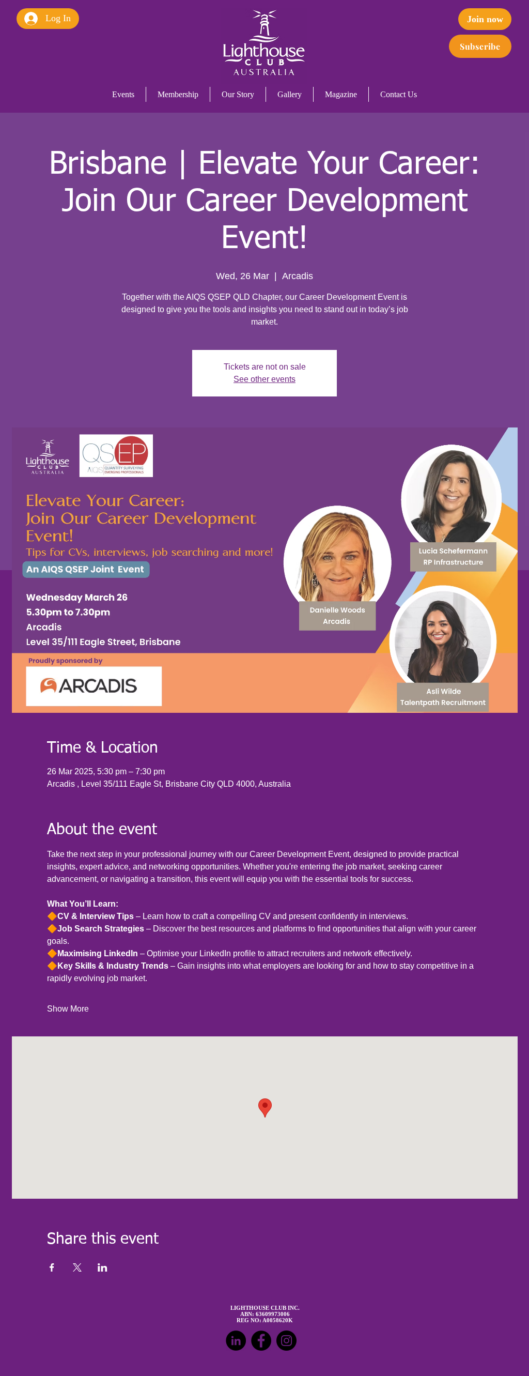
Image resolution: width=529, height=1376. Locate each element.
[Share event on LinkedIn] (102, 1267)
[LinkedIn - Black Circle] (236, 1341)
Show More (68, 1008)
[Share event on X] (77, 1267)
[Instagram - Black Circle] (286, 1341)
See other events (264, 379)
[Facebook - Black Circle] (261, 1341)
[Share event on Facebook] (52, 1267)
